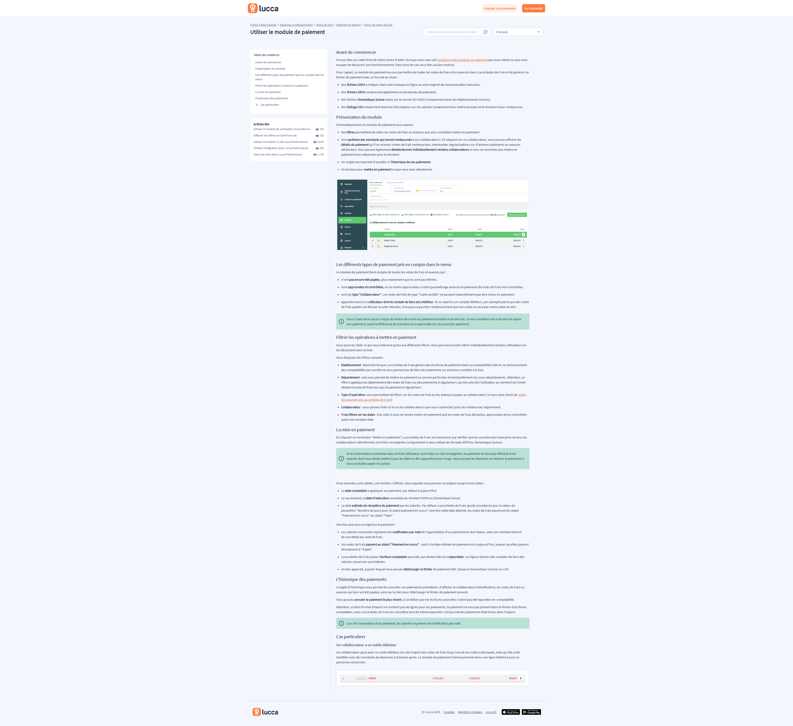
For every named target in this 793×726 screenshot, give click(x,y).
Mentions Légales (470, 712)
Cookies (449, 712)
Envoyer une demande (499, 8)
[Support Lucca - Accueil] (263, 8)
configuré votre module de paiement (462, 60)
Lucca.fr (491, 712)
